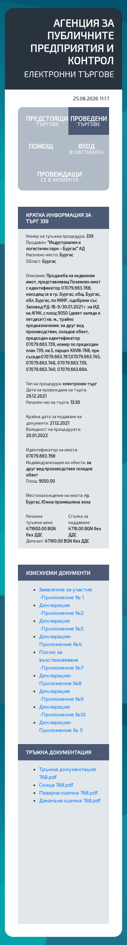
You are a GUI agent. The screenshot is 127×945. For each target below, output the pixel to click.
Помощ (41, 146)
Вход (86, 148)
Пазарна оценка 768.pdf (68, 792)
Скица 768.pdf (56, 785)
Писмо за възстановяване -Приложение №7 (61, 659)
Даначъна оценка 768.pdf (70, 800)
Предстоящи (47, 121)
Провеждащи (59, 176)
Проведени (88, 121)
